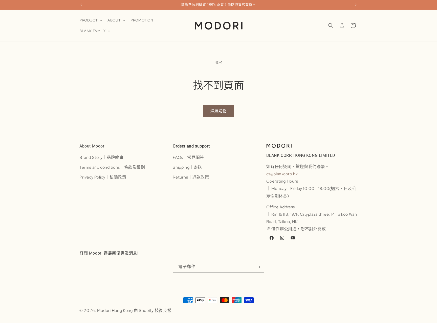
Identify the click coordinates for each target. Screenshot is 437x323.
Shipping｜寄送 (187, 167)
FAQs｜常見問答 (188, 157)
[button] (90, 20)
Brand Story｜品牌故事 (101, 157)
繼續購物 (218, 110)
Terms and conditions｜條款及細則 (112, 167)
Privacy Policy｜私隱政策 (102, 177)
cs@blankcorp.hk (282, 174)
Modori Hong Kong (115, 310)
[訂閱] (258, 267)
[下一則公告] (355, 5)
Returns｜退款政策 (191, 177)
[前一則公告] (81, 5)
